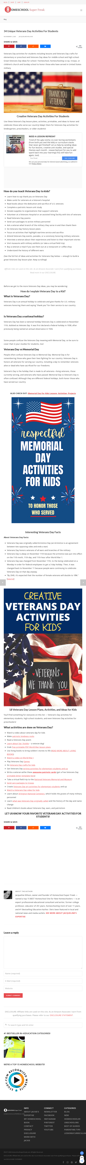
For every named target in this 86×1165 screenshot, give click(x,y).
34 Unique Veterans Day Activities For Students (31, 31)
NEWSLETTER (50, 1111)
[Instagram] (67, 1162)
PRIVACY (28, 1129)
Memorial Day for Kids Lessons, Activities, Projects (52, 393)
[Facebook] (63, 1162)
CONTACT (28, 1126)
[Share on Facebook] (21, 46)
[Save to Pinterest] (9, 46)
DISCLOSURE (30, 1133)
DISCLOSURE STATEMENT (61, 1015)
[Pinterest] (72, 1162)
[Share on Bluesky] (45, 46)
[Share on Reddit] (33, 46)
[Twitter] (76, 1162)
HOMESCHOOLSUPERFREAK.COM (14, 1114)
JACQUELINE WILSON (26, 36)
